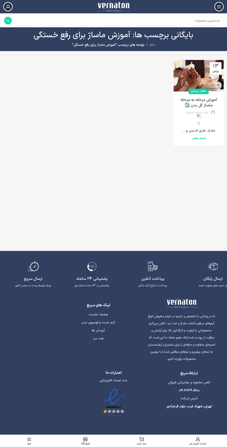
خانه (152, 45)
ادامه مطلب (199, 138)
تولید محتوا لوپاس (197, 112)
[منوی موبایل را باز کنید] (219, 6)
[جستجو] (8, 20)
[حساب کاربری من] (8, 6)
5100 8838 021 (189, 390)
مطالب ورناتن (198, 91)
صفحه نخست (98, 314)
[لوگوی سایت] (113, 6)
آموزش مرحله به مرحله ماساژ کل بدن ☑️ (198, 102)
